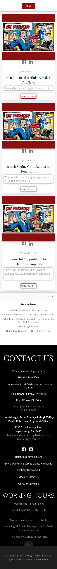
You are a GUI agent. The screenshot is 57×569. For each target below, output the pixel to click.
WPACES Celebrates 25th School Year (28, 310)
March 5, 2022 (30, 253)
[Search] (51, 296)
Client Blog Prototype (28, 326)
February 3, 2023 (30, 71)
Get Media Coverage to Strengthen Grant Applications (28, 314)
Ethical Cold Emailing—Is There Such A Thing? (28, 330)
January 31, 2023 (30, 160)
